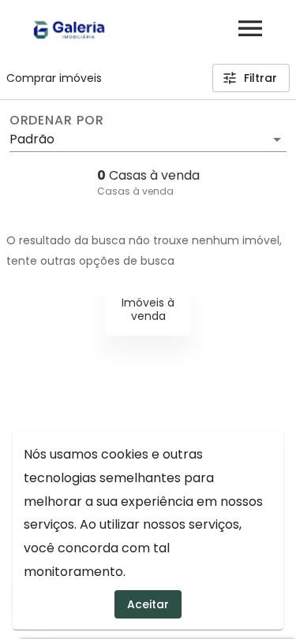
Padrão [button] (31, 139)
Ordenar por (56, 120)
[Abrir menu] (250, 28)
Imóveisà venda (148, 309)
